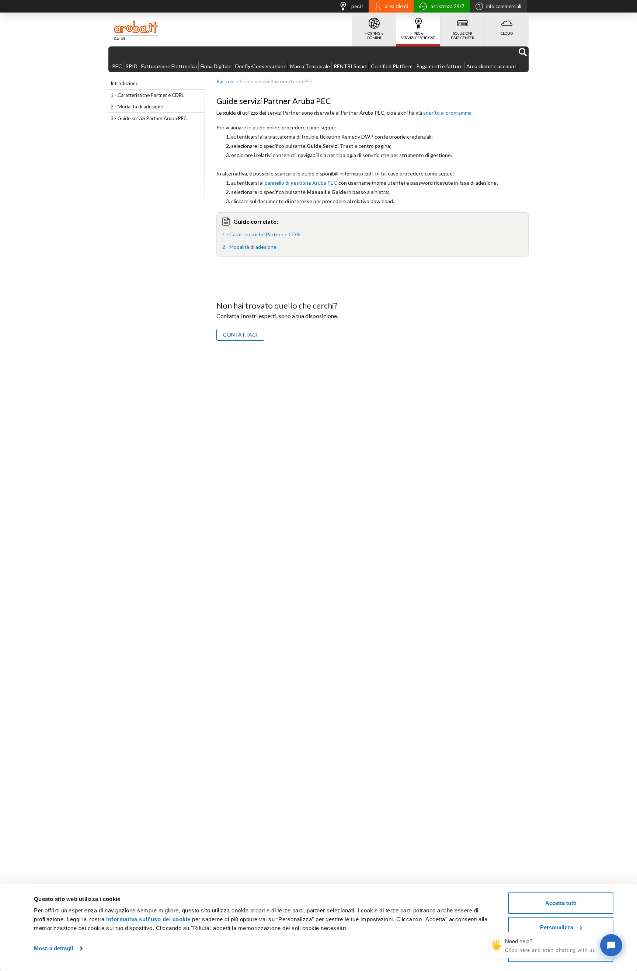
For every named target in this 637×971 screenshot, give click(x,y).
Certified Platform (392, 66)
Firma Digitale (216, 66)
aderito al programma (447, 112)
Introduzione (124, 83)
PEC (117, 66)
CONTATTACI (240, 334)
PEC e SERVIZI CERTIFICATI (418, 35)
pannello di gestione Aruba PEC (301, 183)
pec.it (357, 6)
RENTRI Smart (350, 66)
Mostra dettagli (53, 948)
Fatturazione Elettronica (169, 66)
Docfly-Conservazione (260, 66)
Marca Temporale (310, 66)
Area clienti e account (491, 66)
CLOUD (507, 33)
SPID (132, 66)
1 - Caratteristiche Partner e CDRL (147, 95)
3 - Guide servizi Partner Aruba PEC (149, 118)
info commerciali (503, 6)
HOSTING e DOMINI (374, 35)
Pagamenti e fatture (439, 66)
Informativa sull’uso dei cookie (148, 919)
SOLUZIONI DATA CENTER (462, 35)
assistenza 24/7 (447, 6)
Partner (225, 81)
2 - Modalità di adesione (137, 106)
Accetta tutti (561, 903)
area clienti (396, 6)
